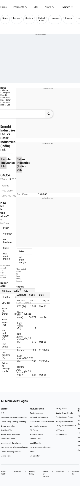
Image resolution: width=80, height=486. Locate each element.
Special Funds (35, 439)
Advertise (17, 471)
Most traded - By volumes (11, 443)
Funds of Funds (36, 434)
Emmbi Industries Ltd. (7, 130)
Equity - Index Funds (64, 413)
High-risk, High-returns (39, 417)
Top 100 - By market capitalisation (14, 447)
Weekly (16, 417)
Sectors (29, 18)
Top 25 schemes (36, 413)
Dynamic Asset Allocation (40, 447)
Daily (10, 417)
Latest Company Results (10, 451)
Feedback (60, 471)
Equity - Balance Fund (64, 421)
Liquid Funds (35, 443)
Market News (6, 456)
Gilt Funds (34, 430)
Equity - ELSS (61, 408)
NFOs (32, 451)
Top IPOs (8, 430)
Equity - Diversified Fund (66, 426)
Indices (16, 18)
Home (3, 7)
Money (66, 7)
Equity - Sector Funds (64, 417)
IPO (2, 430)
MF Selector (34, 456)
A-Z (2, 413)
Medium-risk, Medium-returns (42, 421)
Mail (36, 7)
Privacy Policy (32, 472)
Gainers (68, 18)
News (48, 7)
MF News (60, 430)
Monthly (23, 417)
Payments (18, 7)
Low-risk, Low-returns (38, 426)
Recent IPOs (6, 434)
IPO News (16, 434)
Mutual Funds (41, 19)
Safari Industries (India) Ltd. (7, 144)
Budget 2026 (61, 434)
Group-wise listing (8, 426)
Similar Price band (8, 439)
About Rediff (3, 472)
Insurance (55, 18)
